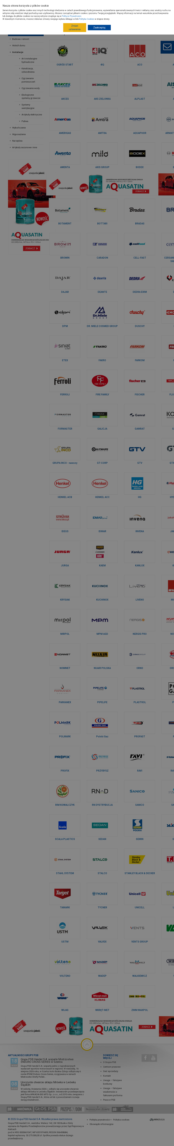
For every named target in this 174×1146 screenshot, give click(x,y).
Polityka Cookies (86, 19)
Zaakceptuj (99, 27)
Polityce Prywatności (71, 16)
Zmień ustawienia (75, 27)
